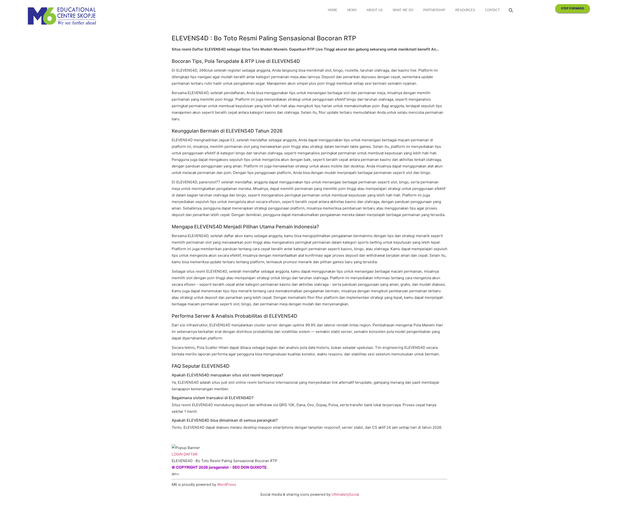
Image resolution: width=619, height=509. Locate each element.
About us (375, 10)
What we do (403, 10)
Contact (492, 10)
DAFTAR (191, 454)
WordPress (226, 484)
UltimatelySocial (345, 494)
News (352, 10)
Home (332, 10)
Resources (465, 10)
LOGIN (177, 454)
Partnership (434, 10)
